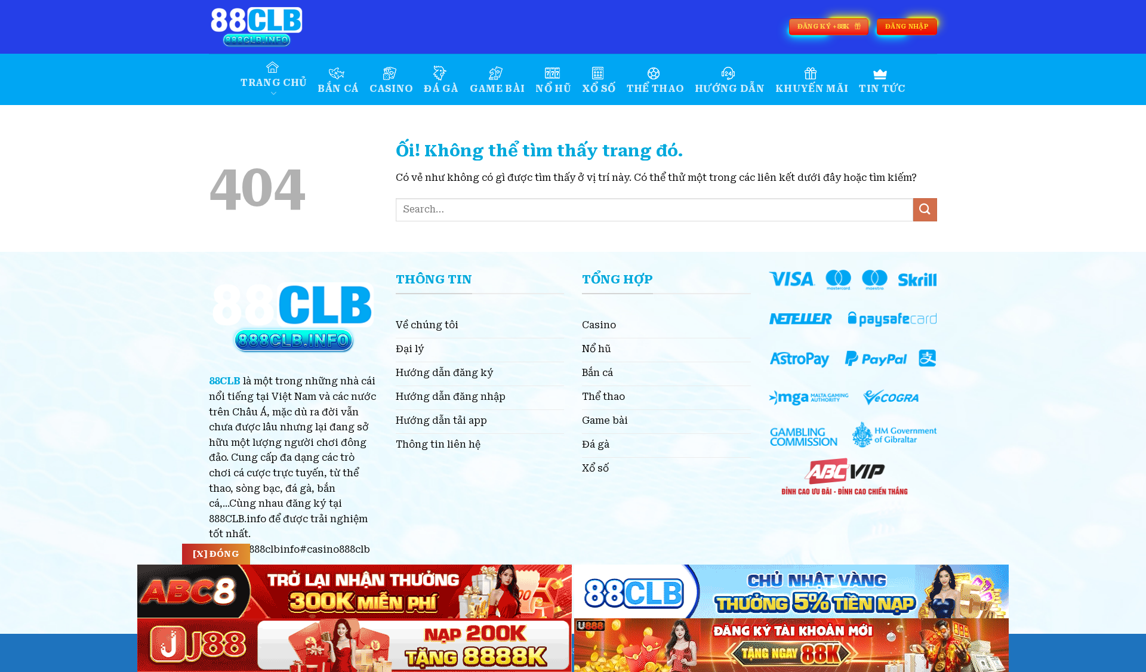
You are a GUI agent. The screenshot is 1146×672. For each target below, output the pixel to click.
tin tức (882, 88)
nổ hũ (553, 88)
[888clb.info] (268, 27)
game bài (497, 88)
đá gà (441, 88)
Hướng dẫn (730, 88)
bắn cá (338, 88)
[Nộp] (925, 209)
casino (391, 88)
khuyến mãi (811, 88)
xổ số (599, 88)
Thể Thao (656, 88)
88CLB (225, 381)
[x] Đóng (216, 554)
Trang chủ (274, 82)
